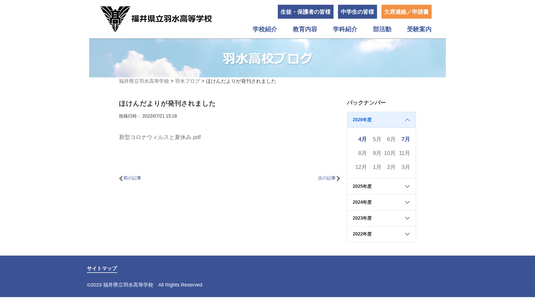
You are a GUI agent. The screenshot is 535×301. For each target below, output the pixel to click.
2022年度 (362, 234)
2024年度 (362, 202)
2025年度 (362, 186)
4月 (362, 139)
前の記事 (131, 178)
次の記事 (327, 178)
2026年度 (362, 119)
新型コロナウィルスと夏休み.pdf (160, 137)
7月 (406, 139)
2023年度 (362, 218)
